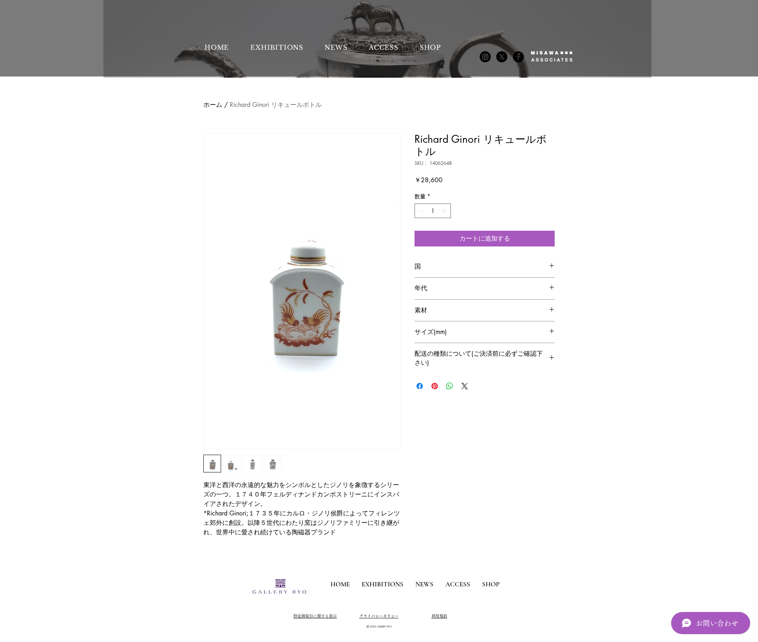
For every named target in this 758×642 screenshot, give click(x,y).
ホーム (212, 105)
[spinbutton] (433, 211)
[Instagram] (485, 56)
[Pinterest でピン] (434, 386)
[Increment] (445, 211)
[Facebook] (518, 56)
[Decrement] (421, 211)
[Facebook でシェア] (419, 386)
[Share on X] (464, 386)
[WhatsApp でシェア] (449, 386)
